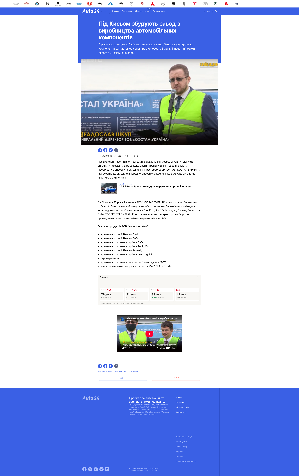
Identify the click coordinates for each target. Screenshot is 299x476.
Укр (208, 11)
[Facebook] (84, 469)
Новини (115, 11)
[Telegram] (101, 469)
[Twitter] (90, 469)
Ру (216, 11)
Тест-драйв (127, 11)
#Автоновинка (105, 371)
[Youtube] (96, 469)
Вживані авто (159, 11)
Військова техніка (142, 11)
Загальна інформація (184, 437)
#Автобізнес (121, 371)
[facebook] (105, 150)
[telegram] (100, 150)
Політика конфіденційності (186, 461)
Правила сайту (181, 447)
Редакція (179, 452)
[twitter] (111, 150)
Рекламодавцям (182, 442)
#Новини (134, 371)
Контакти (179, 457)
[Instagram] (107, 469)
